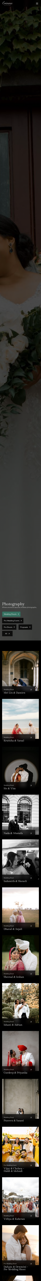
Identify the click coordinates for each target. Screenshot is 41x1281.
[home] (7, 3)
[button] (36, 3)
